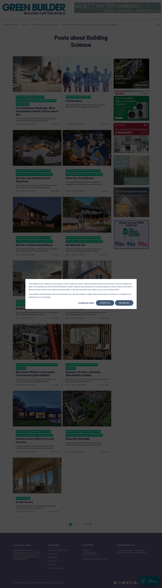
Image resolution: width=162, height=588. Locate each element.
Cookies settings (86, 303)
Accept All (105, 303)
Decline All (124, 303)
